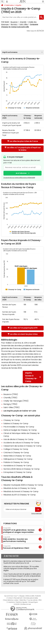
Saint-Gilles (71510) (11, 407)
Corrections (11, 602)
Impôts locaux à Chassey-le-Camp (31, 377)
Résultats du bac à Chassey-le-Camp (19, 488)
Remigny (14, 24)
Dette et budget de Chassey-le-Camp (20, 430)
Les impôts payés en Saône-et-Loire (19, 411)
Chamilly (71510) (10, 397)
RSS (40, 600)
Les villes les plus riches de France (24, 141)
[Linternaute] (11, 619)
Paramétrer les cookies (11, 600)
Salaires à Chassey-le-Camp (15, 423)
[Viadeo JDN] (33, 623)
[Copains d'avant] (11, 623)
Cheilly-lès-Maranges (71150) (15, 401)
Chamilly (23, 22)
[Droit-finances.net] (33, 619)
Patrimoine (9, 5)
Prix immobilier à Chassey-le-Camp (18, 427)
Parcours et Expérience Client (16, 547)
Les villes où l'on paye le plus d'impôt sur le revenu (24, 149)
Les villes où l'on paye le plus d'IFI (24, 328)
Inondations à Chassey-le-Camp (17, 465)
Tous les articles (32, 600)
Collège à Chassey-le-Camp (15, 449)
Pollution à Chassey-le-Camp (16, 462)
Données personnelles (31, 598)
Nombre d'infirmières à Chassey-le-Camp (21, 469)
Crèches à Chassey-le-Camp (16, 452)
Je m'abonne (21, 173)
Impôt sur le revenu (9, 52)
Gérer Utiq (23, 600)
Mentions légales (21, 602)
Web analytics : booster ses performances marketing (15, 539)
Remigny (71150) (10, 404)
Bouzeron (14, 22)
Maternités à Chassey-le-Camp (17, 456)
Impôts (18, 5)
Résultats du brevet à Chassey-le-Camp (20, 491)
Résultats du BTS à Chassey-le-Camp (19, 495)
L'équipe (21, 596)
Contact (10, 598)
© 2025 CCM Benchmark (22, 604)
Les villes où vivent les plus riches (24, 334)
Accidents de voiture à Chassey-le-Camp (21, 442)
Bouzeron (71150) (10, 394)
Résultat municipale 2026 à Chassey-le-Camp (23, 485)
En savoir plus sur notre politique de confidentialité (19, 177)
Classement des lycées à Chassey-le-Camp (22, 446)
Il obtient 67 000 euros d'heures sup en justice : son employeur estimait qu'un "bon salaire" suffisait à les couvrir (21, 581)
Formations (10, 523)
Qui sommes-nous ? (11, 596)
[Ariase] (11, 628)
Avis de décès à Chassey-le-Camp (18, 439)
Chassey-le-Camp (11, 420)
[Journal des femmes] (11, 614)
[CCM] (33, 614)
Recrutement (18, 598)
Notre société (30, 596)
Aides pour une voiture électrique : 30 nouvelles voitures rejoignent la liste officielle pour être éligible (21, 568)
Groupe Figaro (33, 602)
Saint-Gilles (23, 24)
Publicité (38, 596)
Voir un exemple (36, 513)
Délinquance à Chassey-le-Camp (17, 459)
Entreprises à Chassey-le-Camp (17, 472)
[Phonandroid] (33, 628)
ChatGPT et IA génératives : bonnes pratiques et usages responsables (18, 530)
